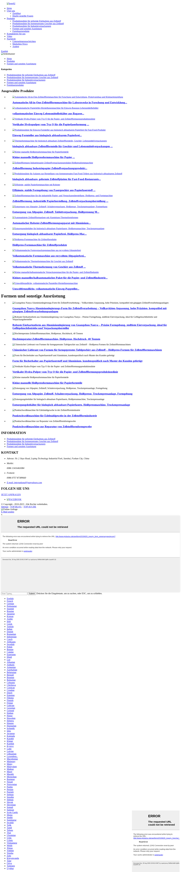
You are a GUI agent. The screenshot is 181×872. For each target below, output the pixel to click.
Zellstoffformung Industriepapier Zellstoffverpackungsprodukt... (49, 168)
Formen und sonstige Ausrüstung (27, 28)
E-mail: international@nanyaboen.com (24, 482)
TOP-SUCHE (29, 507)
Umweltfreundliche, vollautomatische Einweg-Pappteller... (45, 288)
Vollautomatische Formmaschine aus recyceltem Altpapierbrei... (49, 255)
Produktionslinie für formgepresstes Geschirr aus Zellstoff (38, 23)
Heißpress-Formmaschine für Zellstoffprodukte (39, 244)
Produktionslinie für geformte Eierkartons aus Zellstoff (36, 21)
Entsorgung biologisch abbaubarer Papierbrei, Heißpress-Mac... (49, 233)
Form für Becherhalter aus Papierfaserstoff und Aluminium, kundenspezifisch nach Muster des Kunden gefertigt (77, 360)
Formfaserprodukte (20, 31)
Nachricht (11, 39)
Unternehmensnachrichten (24, 41)
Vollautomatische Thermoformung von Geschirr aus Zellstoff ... (49, 266)
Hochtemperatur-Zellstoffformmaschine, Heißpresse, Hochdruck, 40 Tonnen (56, 338)
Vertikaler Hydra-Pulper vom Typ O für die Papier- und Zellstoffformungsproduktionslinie (65, 371)
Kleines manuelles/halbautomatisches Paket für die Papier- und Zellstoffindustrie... (60, 277)
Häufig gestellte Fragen (22, 16)
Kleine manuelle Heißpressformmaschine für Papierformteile (47, 382)
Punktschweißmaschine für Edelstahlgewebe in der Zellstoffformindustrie (54, 415)
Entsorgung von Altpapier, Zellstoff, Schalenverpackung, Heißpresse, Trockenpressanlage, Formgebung (72, 393)
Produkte (11, 18)
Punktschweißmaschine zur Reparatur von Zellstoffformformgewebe (52, 426)
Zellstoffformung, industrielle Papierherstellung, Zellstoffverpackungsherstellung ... (60, 201)
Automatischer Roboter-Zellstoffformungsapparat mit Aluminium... (51, 223)
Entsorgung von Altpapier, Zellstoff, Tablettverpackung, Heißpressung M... (55, 211)
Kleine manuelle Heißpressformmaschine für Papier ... (43, 157)
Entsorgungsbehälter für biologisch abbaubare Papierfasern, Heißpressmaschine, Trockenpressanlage (71, 404)
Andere (15, 46)
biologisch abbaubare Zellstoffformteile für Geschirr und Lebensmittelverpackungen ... (62, 146)
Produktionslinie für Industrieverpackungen (31, 26)
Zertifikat (16, 13)
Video (9, 36)
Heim (9, 8)
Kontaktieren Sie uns (16, 34)
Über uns (11, 11)
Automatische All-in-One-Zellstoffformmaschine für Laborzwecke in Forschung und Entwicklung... (69, 102)
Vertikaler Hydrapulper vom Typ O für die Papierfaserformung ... (50, 124)
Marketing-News (20, 44)
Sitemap (4, 507)
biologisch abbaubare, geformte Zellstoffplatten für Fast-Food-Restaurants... (56, 179)
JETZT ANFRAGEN (11, 494)
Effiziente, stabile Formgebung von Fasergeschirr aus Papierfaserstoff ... (53, 190)
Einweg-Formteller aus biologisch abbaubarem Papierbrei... (47, 135)
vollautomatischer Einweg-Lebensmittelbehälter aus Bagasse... (48, 113)
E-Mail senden (7, 512)
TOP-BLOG (16, 507)
